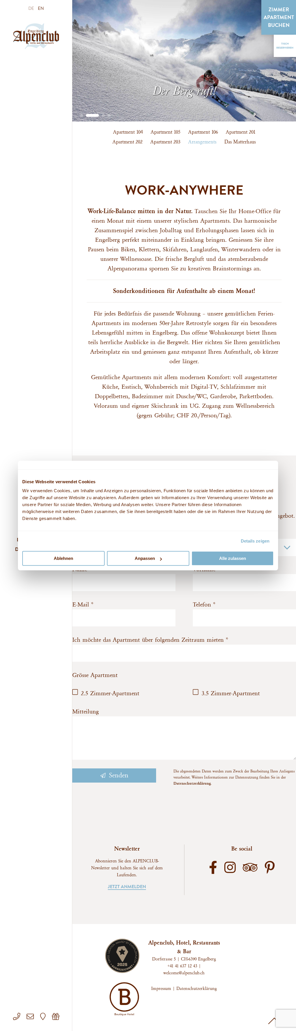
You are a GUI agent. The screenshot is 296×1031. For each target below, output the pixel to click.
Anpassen (145, 558)
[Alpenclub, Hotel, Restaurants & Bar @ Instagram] (230, 869)
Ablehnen (63, 558)
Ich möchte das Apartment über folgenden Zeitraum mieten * (150, 639)
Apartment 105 (165, 132)
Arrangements (202, 142)
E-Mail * (83, 604)
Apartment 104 (128, 132)
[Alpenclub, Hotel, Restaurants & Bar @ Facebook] (213, 869)
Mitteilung (85, 711)
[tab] (81, 115)
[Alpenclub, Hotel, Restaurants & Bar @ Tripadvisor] (250, 869)
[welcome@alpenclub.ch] (31, 1016)
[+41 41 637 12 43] (17, 1016)
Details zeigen (255, 540)
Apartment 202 (127, 142)
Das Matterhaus (240, 142)
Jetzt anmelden (127, 886)
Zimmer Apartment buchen (279, 17)
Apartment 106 (203, 132)
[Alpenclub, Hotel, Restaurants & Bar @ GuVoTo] (56, 1016)
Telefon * (204, 604)
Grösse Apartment (95, 675)
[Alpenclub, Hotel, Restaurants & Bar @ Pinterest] (270, 869)
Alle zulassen (232, 558)
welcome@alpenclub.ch (184, 973)
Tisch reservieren (284, 45)
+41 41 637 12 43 (182, 966)
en (41, 8)
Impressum (161, 988)
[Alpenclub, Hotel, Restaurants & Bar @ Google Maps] (44, 1016)
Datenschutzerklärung (192, 783)
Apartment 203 (165, 142)
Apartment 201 (241, 132)
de (31, 8)
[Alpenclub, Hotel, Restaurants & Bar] (36, 36)
